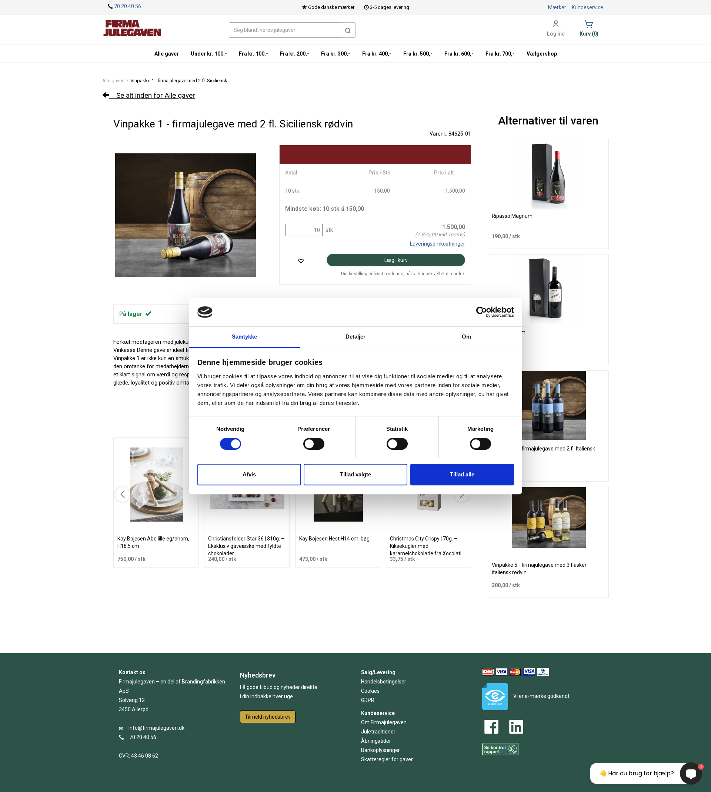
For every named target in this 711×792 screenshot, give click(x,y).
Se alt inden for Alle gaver (152, 95)
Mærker (557, 7)
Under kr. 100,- (209, 54)
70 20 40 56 (127, 6)
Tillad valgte (355, 474)
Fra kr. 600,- (459, 54)
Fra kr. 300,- (335, 54)
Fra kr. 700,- (500, 54)
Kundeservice (587, 7)
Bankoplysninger (380, 750)
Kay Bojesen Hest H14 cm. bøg (334, 539)
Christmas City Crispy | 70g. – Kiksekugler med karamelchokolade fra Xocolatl (425, 546)
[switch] (313, 444)
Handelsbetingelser (383, 682)
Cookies (370, 691)
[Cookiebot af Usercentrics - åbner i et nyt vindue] (481, 312)
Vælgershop (542, 54)
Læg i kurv (396, 260)
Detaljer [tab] (356, 336)
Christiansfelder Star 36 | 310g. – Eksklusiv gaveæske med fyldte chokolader (246, 546)
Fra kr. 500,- (418, 54)
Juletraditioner (378, 732)
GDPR (367, 700)
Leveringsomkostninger (437, 244)
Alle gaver (112, 80)
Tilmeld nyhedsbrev (268, 717)
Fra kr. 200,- (294, 54)
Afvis (249, 474)
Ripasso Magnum (512, 216)
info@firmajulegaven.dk (156, 728)
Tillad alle (462, 474)
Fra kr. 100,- (253, 54)
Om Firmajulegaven (384, 722)
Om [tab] (466, 336)
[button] (348, 30)
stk (328, 229)
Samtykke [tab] (244, 336)
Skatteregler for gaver (387, 759)
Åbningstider (376, 741)
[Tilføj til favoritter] (301, 261)
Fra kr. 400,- (376, 54)
